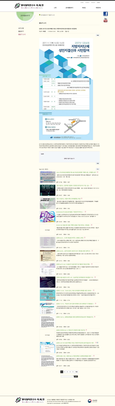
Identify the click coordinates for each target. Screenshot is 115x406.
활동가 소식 (22, 34)
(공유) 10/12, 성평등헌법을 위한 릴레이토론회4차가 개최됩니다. (75, 317)
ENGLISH (93, 2)
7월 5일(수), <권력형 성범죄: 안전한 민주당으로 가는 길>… (73, 185)
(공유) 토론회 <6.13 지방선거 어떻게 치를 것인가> (70, 330)
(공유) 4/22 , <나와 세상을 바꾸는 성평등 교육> (70, 238)
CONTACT (87, 2)
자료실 (84, 7)
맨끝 (76, 371)
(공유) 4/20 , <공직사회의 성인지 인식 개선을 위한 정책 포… (73, 251)
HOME (81, 2)
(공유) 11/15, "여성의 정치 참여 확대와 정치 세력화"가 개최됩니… (75, 303)
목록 (98, 35)
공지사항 (21, 28)
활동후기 (21, 31)
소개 (55, 7)
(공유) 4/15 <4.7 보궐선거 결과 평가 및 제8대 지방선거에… (73, 264)
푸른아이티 (66, 403)
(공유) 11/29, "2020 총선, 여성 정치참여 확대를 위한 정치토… (74, 290)
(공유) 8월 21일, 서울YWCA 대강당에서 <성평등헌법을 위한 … (74, 356)
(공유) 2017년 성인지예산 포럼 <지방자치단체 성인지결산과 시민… (75, 343)
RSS (98, 169)
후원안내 (98, 7)
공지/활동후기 (69, 7)
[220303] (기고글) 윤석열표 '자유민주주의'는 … (70, 212)
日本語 (98, 2)
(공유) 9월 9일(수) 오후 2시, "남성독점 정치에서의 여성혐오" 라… (75, 277)
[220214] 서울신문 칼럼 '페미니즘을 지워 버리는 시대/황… (73, 225)
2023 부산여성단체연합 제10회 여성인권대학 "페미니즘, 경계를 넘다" (76, 172)
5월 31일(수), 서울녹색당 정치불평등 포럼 (68, 198)
